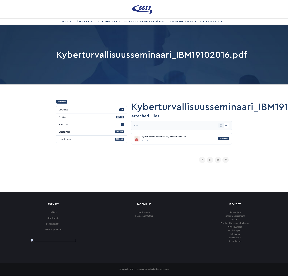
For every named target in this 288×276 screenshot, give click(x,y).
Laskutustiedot (53, 224)
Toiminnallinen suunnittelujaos (235, 223)
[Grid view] (221, 125)
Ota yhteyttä (53, 218)
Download (62, 102)
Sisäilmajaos (235, 237)
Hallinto (53, 212)
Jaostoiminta (235, 241)
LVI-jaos (234, 219)
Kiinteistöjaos (234, 212)
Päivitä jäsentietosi (144, 216)
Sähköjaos (235, 234)
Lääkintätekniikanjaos (235, 216)
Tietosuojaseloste (53, 229)
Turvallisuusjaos (234, 227)
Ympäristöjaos (235, 230)
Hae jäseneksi (144, 212)
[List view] (226, 125)
